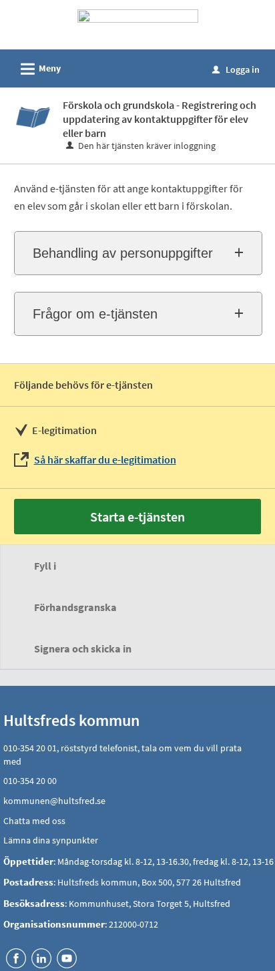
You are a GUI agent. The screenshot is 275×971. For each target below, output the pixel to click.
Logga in (236, 69)
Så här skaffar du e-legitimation (105, 459)
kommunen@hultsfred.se (54, 801)
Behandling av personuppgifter (123, 253)
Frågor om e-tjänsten (95, 314)
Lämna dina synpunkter (50, 840)
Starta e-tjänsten (137, 516)
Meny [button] (39, 69)
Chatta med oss (34, 821)
